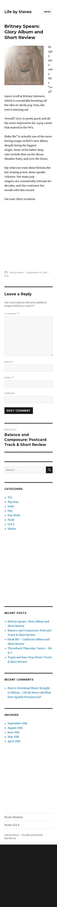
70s (10, 497)
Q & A (11, 524)
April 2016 (14, 741)
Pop (6, 276)
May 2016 (13, 736)
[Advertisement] (28, 568)
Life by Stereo (18, 12)
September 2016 (17, 723)
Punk (11, 519)
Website (9, 393)
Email (8, 377)
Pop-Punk (14, 515)
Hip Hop (13, 501)
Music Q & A (11, 825)
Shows (12, 528)
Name (8, 362)
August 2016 (15, 727)
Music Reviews (13, 817)
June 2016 (13, 732)
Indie (11, 506)
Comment (11, 313)
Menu (47, 11)
